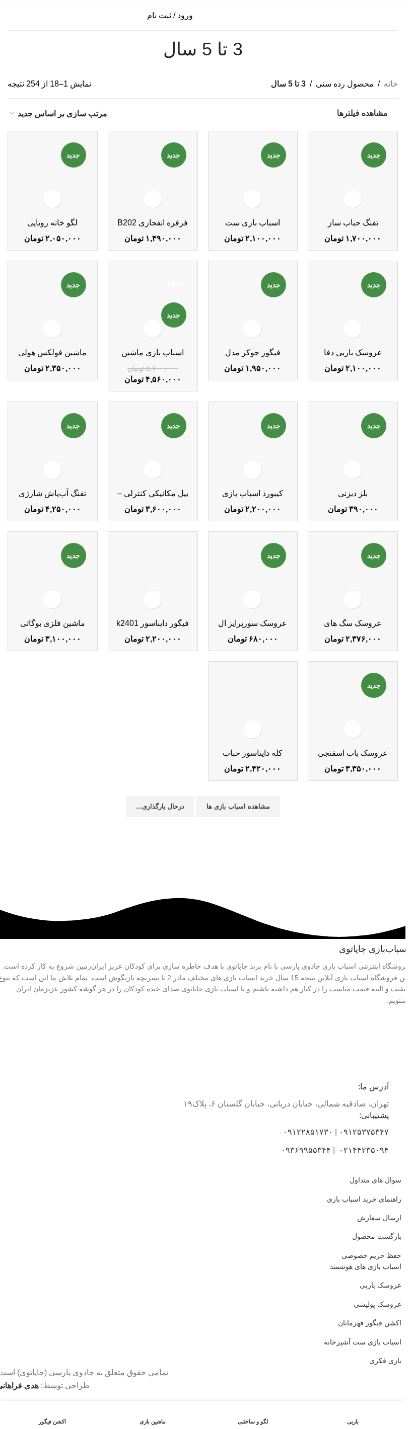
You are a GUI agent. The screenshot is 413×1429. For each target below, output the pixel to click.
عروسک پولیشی (377, 1304)
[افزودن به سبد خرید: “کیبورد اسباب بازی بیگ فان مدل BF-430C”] (252, 470)
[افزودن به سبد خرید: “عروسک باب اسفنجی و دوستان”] (353, 729)
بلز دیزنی (353, 493)
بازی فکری (385, 1361)
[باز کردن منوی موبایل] (394, 16)
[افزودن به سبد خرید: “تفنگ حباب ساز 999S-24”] (353, 199)
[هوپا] (355, 852)
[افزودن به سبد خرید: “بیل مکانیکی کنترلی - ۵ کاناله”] (153, 470)
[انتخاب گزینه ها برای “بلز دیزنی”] (353, 470)
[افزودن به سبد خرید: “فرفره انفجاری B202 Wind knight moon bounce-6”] (153, 199)
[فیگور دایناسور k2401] (153, 576)
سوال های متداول (375, 1180)
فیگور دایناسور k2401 (152, 623)
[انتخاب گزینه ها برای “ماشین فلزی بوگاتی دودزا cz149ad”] (52, 599)
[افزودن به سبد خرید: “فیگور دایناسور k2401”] (153, 599)
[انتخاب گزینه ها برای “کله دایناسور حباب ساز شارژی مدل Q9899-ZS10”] (252, 729)
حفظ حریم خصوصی (371, 1255)
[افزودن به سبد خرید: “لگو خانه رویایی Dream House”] (52, 199)
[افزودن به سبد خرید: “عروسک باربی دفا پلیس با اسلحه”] (353, 329)
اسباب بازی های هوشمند (365, 1266)
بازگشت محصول (376, 1236)
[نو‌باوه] (151, 852)
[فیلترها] (367, 441)
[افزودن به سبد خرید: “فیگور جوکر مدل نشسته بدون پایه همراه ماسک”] (252, 329)
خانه (391, 84)
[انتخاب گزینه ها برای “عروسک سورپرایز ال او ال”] (252, 599)
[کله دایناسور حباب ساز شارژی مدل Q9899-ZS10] (253, 706)
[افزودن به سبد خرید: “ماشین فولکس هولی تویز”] (52, 329)
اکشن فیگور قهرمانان (369, 1323)
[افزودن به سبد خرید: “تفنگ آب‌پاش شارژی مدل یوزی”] (52, 470)
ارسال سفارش (379, 1218)
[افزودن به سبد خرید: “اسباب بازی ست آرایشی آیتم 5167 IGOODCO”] (252, 199)
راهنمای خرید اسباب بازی (364, 1199)
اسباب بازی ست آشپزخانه (362, 1342)
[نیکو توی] (254, 852)
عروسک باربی (380, 1285)
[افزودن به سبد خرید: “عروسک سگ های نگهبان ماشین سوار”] (353, 599)
